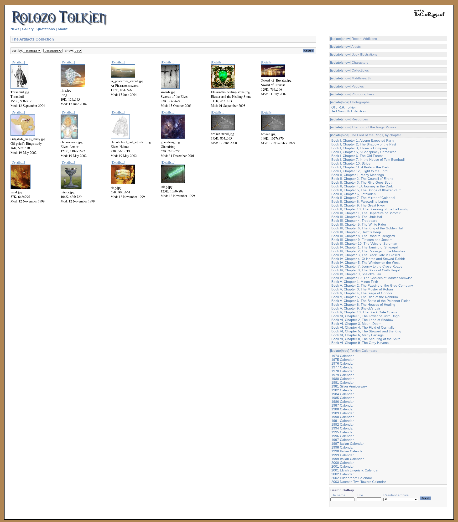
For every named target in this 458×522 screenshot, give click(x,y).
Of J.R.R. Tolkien (344, 107)
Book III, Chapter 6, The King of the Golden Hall (367, 228)
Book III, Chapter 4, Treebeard (354, 220)
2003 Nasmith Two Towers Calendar (358, 482)
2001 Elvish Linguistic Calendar (355, 470)
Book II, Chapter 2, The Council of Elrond (362, 179)
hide (345, 102)
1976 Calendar (342, 363)
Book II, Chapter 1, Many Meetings (357, 175)
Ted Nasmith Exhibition (348, 111)
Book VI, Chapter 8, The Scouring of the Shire (366, 339)
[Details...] (17, 62)
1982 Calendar (342, 390)
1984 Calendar (342, 394)
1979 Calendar (342, 375)
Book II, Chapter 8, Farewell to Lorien (359, 201)
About (62, 29)
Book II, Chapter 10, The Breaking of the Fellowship (370, 209)
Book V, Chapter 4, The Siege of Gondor (361, 293)
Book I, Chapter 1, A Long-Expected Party (362, 140)
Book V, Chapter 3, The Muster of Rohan (362, 289)
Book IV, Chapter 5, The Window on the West (365, 262)
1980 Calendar (342, 379)
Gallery (28, 29)
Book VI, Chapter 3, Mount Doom (356, 324)
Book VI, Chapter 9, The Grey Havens (360, 343)
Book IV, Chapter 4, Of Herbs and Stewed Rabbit (368, 259)
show (346, 39)
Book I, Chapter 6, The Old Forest (357, 156)
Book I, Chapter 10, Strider (351, 163)
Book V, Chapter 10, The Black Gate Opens (364, 312)
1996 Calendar (342, 436)
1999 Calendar (342, 455)
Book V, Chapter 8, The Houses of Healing (363, 304)
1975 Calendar (342, 360)
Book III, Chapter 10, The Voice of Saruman (364, 243)
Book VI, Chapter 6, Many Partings (357, 335)
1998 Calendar (342, 447)
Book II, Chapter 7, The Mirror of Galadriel (363, 198)
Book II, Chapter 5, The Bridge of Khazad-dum (366, 190)
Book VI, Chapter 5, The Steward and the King (366, 331)
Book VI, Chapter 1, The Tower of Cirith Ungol (365, 316)
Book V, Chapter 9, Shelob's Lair (355, 308)
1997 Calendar (342, 440)
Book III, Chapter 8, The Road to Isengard (363, 236)
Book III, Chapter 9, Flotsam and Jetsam (361, 240)
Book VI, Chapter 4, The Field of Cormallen (363, 327)
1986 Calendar (342, 401)
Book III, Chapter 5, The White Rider (358, 224)
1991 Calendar (342, 421)
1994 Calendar (342, 428)
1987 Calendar (342, 405)
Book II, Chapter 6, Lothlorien (353, 194)
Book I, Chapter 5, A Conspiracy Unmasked (363, 152)
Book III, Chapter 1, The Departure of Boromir (366, 213)
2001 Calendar (342, 466)
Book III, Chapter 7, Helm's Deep (356, 232)
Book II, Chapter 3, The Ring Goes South (362, 182)
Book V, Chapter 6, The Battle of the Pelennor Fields (370, 301)
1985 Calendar (342, 398)
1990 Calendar (342, 417)
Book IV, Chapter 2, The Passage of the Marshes (368, 251)
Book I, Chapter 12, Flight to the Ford (359, 171)
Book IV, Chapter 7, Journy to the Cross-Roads (366, 266)
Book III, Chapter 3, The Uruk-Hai (356, 217)
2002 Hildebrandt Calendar (351, 478)
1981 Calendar (342, 382)
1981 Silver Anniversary (349, 386)
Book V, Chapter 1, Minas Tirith (354, 282)
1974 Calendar (342, 356)
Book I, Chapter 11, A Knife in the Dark (360, 167)
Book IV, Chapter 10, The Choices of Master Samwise (371, 278)
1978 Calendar (342, 371)
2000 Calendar (342, 463)
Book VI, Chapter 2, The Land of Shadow (362, 320)
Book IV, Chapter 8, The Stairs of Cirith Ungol (365, 270)
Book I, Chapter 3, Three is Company (359, 148)
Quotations (45, 29)
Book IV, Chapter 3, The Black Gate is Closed (365, 255)
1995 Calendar (342, 432)
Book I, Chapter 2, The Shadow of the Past (363, 144)
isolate (336, 39)
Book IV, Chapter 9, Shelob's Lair (356, 274)
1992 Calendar (342, 424)
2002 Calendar (342, 474)
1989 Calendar (342, 413)
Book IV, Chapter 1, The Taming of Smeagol (364, 247)
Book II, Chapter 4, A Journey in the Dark (362, 186)
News (14, 29)
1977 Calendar (342, 367)
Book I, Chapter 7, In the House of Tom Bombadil (368, 159)
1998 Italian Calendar (347, 451)
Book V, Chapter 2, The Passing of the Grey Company (372, 285)
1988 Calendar (342, 409)
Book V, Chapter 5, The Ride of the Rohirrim (364, 297)
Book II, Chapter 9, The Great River (358, 205)
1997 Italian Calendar (347, 443)
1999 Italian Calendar (347, 459)
